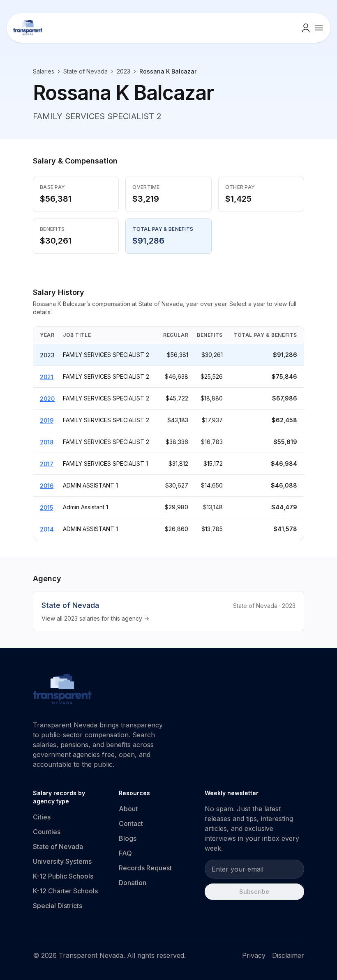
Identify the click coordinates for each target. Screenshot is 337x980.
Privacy (253, 955)
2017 (46, 463)
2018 (46, 442)
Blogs (127, 838)
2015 (46, 507)
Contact (131, 823)
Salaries (43, 71)
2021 (46, 376)
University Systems (62, 861)
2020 (47, 398)
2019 (46, 420)
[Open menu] (319, 28)
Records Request (145, 868)
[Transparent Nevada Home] (62, 690)
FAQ (125, 853)
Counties (46, 832)
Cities (42, 817)
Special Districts (57, 906)
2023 (47, 355)
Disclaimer (288, 955)
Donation (132, 883)
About (128, 809)
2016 (46, 485)
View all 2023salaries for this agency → (95, 618)
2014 (47, 529)
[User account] (306, 28)
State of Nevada (85, 71)
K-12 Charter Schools (65, 891)
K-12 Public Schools (63, 876)
